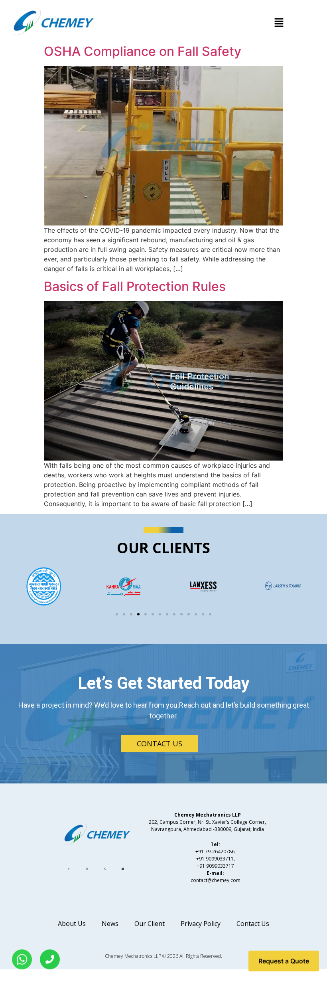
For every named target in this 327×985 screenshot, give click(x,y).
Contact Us (252, 923)
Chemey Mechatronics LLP (133, 956)
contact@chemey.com (215, 880)
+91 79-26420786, (215, 851)
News (110, 923)
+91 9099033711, (215, 858)
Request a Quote (283, 962)
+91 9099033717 (215, 865)
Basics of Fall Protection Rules (135, 286)
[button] (279, 23)
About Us (72, 923)
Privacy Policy (201, 923)
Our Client (149, 923)
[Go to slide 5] (145, 614)
